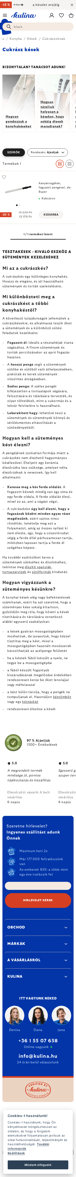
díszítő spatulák (38, 567)
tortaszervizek (14, 572)
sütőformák (41, 572)
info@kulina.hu (38, 1056)
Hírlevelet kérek (38, 900)
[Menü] (5, 15)
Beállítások (16, 1153)
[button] (38, 152)
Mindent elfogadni (38, 1164)
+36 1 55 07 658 (38, 1040)
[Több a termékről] (18, 189)
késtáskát (30, 701)
